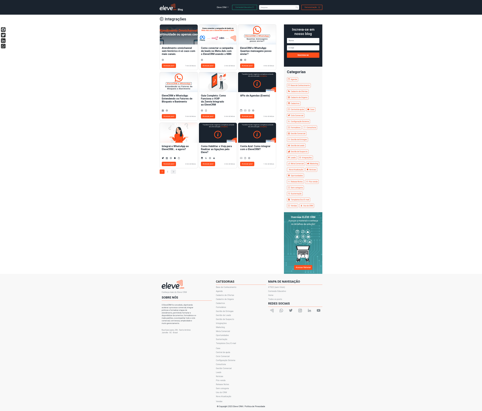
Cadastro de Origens (299, 97)
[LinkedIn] (3, 40)
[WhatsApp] (3, 46)
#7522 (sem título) (276, 287)
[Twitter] (3, 35)
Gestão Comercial (298, 134)
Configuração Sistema (300, 122)
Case (312, 109)
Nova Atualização (296, 170)
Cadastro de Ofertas (299, 91)
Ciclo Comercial (297, 115)
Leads (293, 158)
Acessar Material (303, 267)
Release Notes (297, 182)
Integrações (307, 158)
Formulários (295, 128)
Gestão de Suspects (299, 152)
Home (270, 295)
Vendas (294, 206)
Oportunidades (297, 176)
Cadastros (295, 103)
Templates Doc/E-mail (300, 200)
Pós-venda (313, 182)
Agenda (294, 79)
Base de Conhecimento (300, 85)
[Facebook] (3, 29)
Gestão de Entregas (299, 140)
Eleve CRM (222, 7)
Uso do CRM (308, 206)
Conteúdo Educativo (277, 291)
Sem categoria (297, 188)
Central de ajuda (297, 109)
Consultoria (311, 128)
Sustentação (296, 194)
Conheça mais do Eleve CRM (174, 292)
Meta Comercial (297, 164)
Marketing (314, 164)
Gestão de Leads (297, 146)
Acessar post (168, 66)
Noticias (312, 170)
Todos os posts (275, 299)
